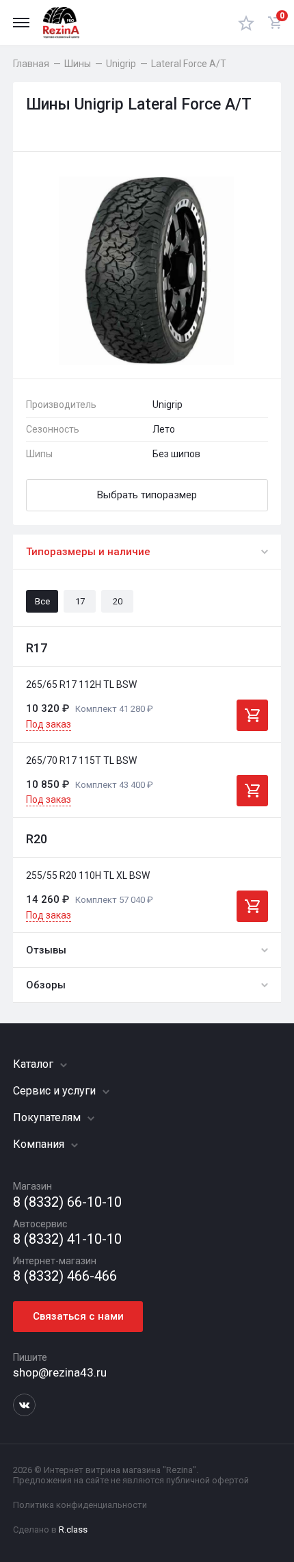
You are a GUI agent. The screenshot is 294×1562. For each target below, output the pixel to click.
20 (117, 601)
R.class (73, 1529)
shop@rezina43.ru (60, 1372)
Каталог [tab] (34, 1064)
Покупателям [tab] (48, 1117)
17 (80, 601)
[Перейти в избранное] (246, 22)
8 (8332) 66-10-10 (67, 1202)
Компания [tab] (40, 1144)
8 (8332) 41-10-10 (67, 1239)
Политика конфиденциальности (80, 1505)
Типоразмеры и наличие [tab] (88, 552)
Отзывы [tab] (46, 950)
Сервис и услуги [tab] (55, 1090)
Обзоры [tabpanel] (46, 985)
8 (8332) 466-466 (65, 1276)
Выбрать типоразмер (147, 495)
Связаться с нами (78, 1316)
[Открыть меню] (21, 22)
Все (42, 601)
